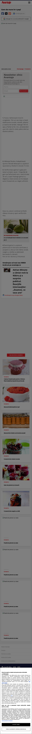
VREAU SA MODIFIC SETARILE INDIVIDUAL (16, 729)
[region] (16, 701)
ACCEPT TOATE (16, 724)
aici (12, 695)
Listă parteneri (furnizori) (7, 720)
